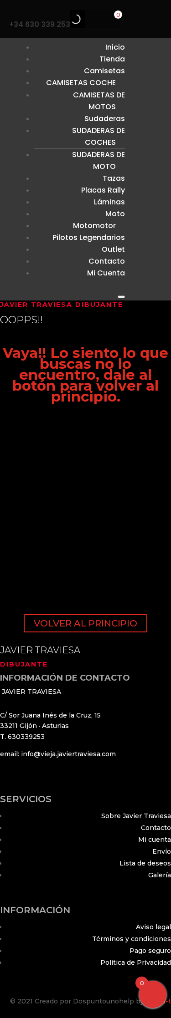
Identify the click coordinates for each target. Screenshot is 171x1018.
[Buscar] (68, 19)
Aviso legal (153, 927)
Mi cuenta (154, 839)
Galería (159, 875)
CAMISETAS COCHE (81, 82)
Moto (115, 214)
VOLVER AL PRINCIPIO (85, 623)
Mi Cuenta (106, 273)
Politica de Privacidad (135, 962)
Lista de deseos (145, 863)
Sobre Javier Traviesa (136, 816)
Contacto (156, 828)
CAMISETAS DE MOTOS (99, 101)
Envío (161, 851)
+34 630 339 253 (39, 24)
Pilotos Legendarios (88, 237)
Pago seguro (150, 951)
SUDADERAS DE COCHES (98, 136)
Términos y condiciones (131, 939)
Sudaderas (104, 118)
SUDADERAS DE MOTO (98, 160)
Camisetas (104, 71)
